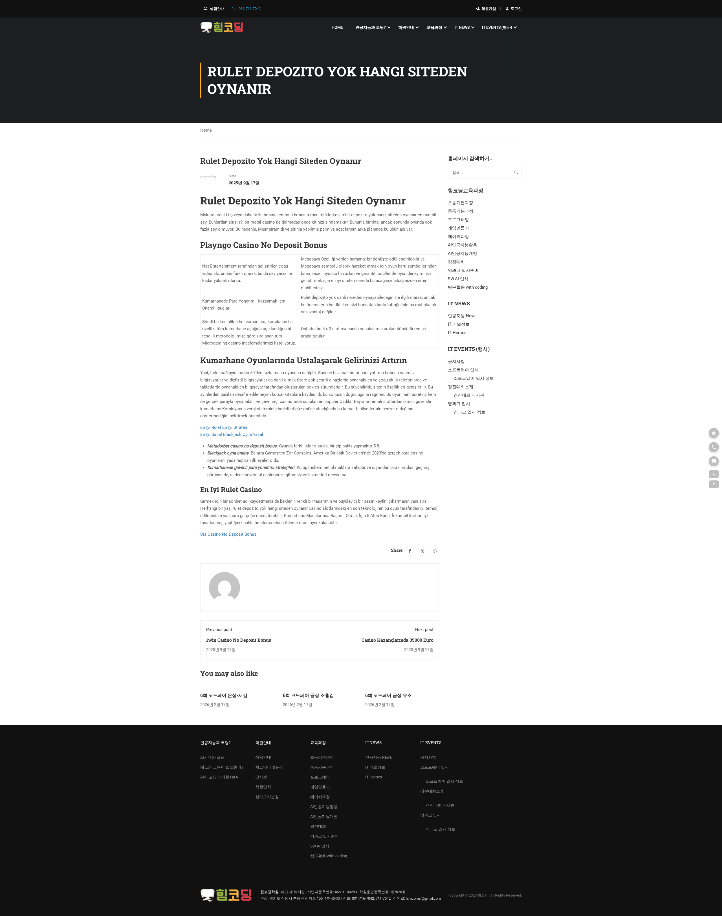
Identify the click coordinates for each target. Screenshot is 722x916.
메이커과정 (458, 236)
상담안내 (217, 8)
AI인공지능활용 (462, 245)
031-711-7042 (250, 8)
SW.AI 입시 (458, 278)
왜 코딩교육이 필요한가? (221, 767)
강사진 (261, 777)
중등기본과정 (460, 211)
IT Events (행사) (497, 27)
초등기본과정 (460, 202)
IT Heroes (457, 332)
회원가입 (488, 8)
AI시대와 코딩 (212, 757)
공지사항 (456, 361)
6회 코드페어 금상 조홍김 (308, 695)
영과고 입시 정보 (469, 412)
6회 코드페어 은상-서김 (223, 695)
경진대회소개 (460, 386)
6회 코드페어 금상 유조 (388, 695)
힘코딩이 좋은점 (269, 767)
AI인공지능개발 (462, 253)
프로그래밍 (458, 219)
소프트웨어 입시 (463, 369)
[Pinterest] (435, 550)
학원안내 (406, 27)
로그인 (516, 8)
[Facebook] (410, 550)
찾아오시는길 (267, 796)
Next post (424, 629)
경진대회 (456, 261)
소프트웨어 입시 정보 (474, 378)
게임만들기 (458, 228)
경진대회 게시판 (469, 395)
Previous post (219, 629)
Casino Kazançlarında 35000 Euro (397, 640)
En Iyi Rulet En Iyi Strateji (223, 427)
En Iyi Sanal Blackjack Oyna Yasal (231, 434)
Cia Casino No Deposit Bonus (228, 534)
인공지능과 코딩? (370, 27)
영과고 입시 (459, 403)
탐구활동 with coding (468, 287)
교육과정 (434, 27)
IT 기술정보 (459, 324)
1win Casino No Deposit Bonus (238, 640)
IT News (462, 27)
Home (337, 27)
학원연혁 (263, 787)
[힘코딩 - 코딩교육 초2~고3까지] (221, 27)
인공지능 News (462, 315)
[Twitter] (422, 550)
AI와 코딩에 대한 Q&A (219, 777)
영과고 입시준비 (463, 270)
